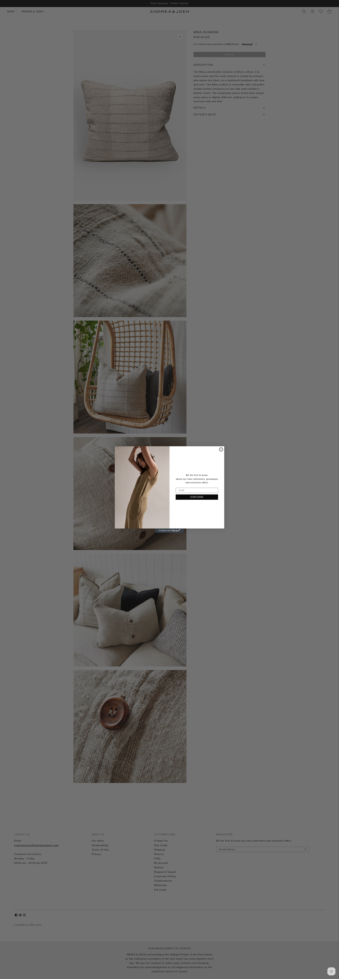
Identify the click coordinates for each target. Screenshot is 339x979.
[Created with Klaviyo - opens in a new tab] (169, 530)
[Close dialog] (221, 449)
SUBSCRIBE (197, 497)
